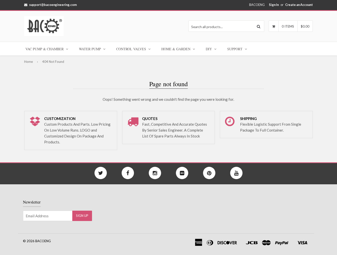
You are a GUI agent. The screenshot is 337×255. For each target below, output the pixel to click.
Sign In (274, 5)
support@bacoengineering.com (53, 5)
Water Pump (90, 49)
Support (235, 49)
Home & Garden (176, 49)
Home (28, 62)
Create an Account (299, 5)
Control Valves (131, 49)
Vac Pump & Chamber (45, 49)
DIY (209, 49)
